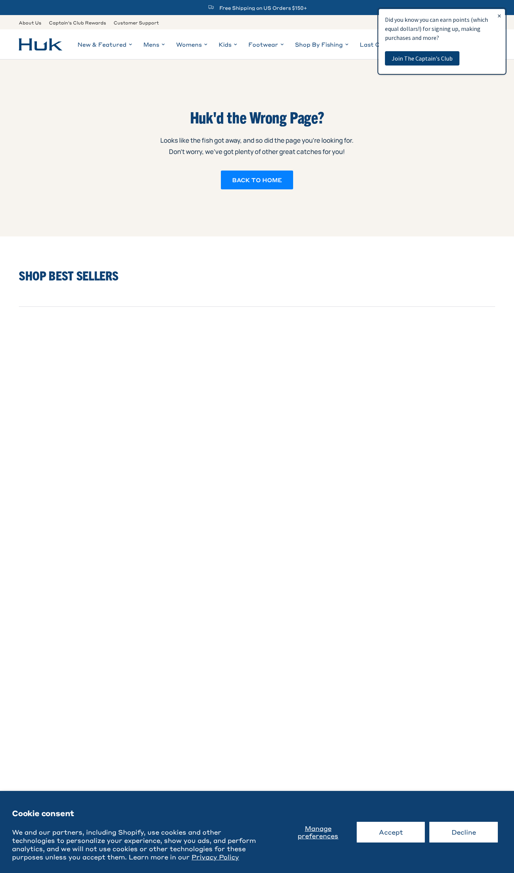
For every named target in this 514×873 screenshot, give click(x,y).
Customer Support (136, 23)
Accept (391, 832)
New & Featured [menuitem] (102, 44)
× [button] (499, 15)
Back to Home (257, 180)
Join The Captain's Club (422, 58)
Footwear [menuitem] (263, 44)
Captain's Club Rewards (77, 23)
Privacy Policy (215, 857)
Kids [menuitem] (225, 44)
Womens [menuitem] (189, 44)
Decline (464, 832)
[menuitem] (32, 22)
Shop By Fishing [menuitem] (319, 44)
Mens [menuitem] (151, 44)
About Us (30, 23)
